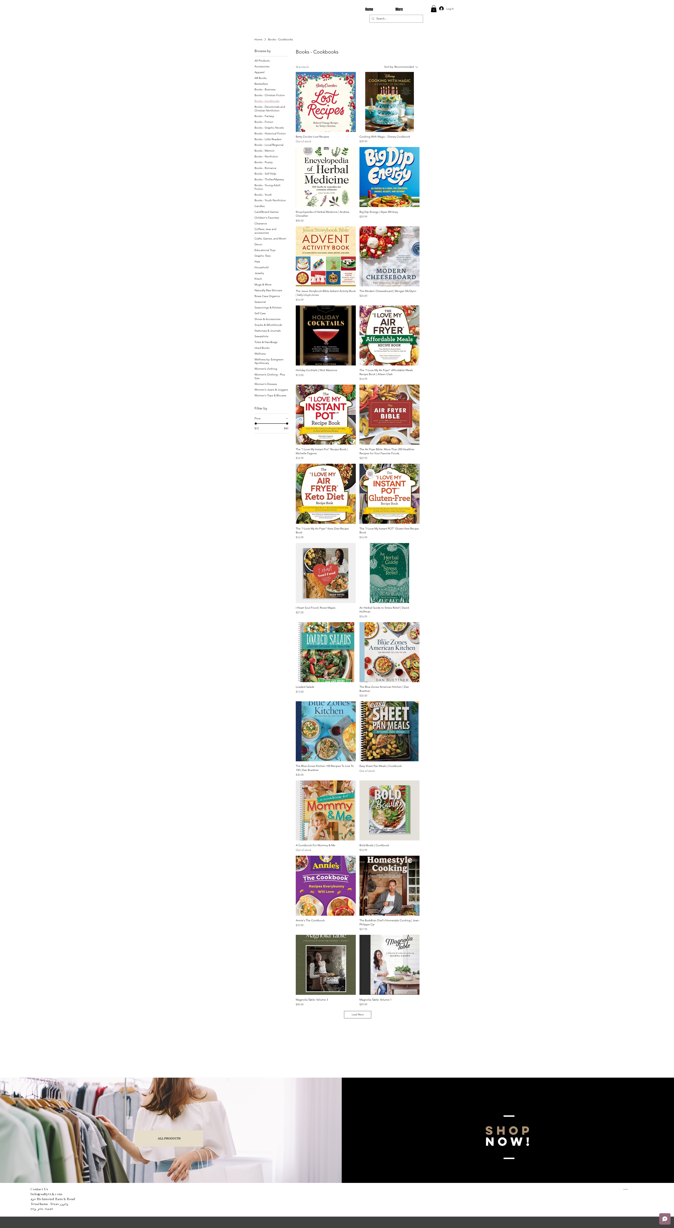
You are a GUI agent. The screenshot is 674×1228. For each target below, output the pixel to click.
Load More (358, 1014)
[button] (434, 8)
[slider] (256, 423)
